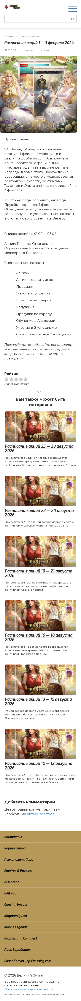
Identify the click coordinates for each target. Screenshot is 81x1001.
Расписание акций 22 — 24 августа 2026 (39, 512)
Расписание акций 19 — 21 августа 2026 (38, 573)
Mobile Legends (16, 927)
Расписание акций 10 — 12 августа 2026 (38, 765)
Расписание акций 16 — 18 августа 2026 (39, 637)
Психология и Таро (18, 859)
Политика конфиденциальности (28, 989)
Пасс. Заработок (17, 949)
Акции (29, 50)
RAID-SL (10, 893)
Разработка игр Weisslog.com (27, 961)
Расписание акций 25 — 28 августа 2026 (39, 448)
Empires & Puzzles (18, 871)
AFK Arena (11, 882)
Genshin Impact (15, 904)
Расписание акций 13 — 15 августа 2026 (38, 701)
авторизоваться (40, 814)
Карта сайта (15, 848)
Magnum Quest (15, 916)
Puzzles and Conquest (20, 938)
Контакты (13, 837)
